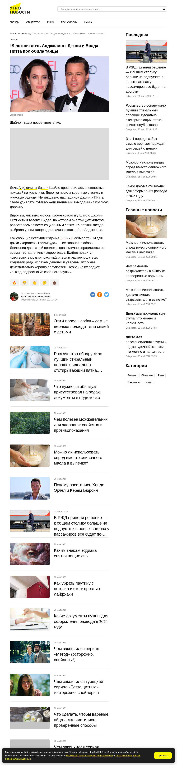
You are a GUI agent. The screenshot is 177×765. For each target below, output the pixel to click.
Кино (50, 22)
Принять (163, 755)
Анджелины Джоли (33, 187)
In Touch (66, 238)
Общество (33, 22)
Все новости (16, 33)
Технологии (69, 22)
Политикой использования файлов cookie (89, 755)
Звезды (14, 22)
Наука (88, 22)
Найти (164, 9)
